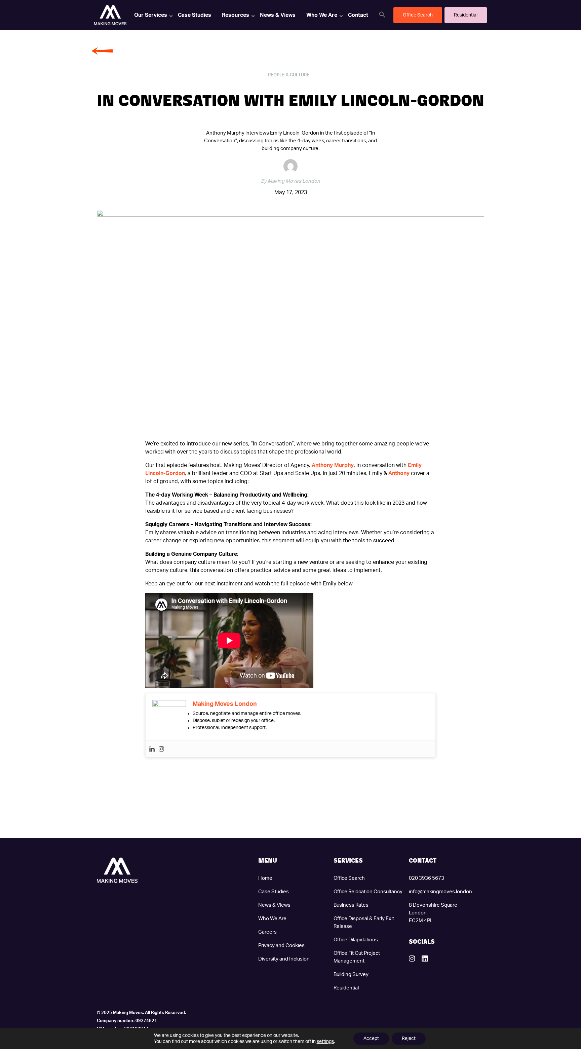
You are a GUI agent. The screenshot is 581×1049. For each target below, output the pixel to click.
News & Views (278, 15)
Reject (409, 1038)
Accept (371, 1038)
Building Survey (351, 974)
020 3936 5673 (426, 878)
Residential (346, 987)
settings (325, 1041)
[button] (382, 14)
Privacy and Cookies (281, 945)
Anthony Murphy (333, 465)
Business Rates (351, 905)
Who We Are (321, 15)
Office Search (349, 878)
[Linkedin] (152, 749)
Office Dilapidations (356, 939)
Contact (358, 15)
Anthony (399, 473)
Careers (267, 932)
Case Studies (194, 15)
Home (265, 878)
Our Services (150, 15)
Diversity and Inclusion (284, 959)
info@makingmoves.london (440, 891)
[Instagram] (161, 749)
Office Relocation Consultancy (368, 891)
